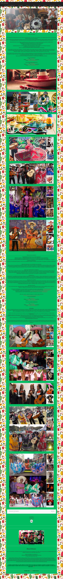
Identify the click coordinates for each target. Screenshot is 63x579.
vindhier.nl (31, 518)
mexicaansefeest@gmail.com (32, 60)
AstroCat (31, 570)
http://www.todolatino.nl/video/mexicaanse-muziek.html (39, 290)
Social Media (32, 516)
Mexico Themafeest (4, 3)
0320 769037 (32, 58)
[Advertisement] (31, 577)
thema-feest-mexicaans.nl (47, 289)
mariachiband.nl (44, 291)
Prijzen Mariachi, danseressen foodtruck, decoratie (32, 295)
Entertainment (28, 5)
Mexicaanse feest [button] (52, 5)
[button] (14, 512)
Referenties (45, 5)
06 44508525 (33, 64)
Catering (34, 5)
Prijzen (39, 5)
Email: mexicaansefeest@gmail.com (9, 5)
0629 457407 (28, 59)
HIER (34, 566)
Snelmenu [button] (59, 5)
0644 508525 (33, 59)
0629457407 (28, 64)
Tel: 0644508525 (20, 5)
